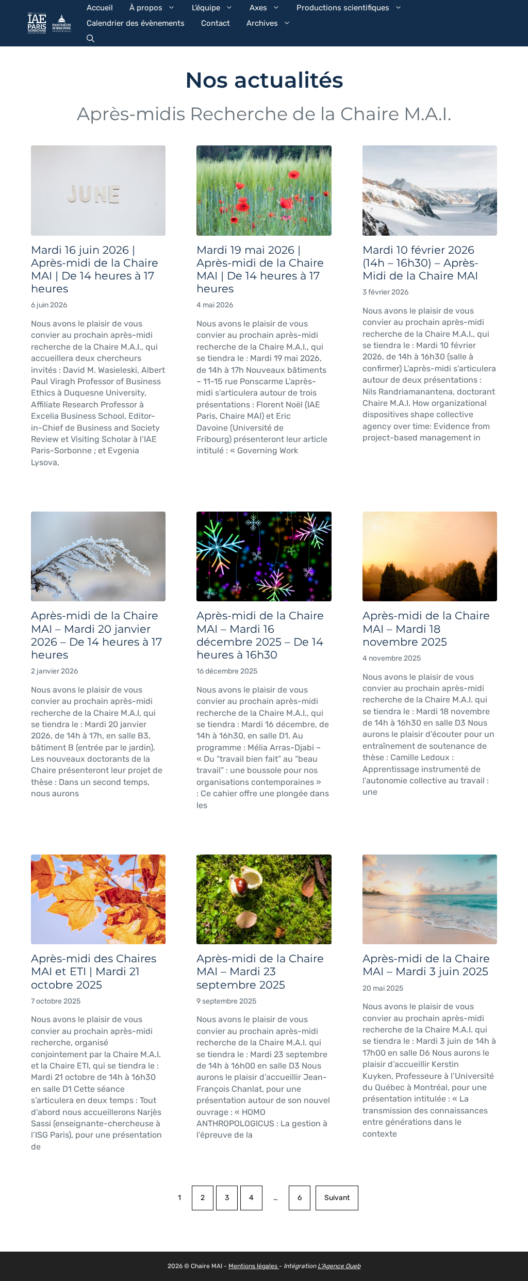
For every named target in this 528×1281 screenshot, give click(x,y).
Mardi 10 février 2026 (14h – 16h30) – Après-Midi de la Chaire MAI (420, 262)
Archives (262, 23)
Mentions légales (253, 1266)
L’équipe (206, 7)
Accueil (100, 7)
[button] (90, 38)
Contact (215, 23)
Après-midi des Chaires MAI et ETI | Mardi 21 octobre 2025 (93, 971)
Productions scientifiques (342, 7)
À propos (145, 7)
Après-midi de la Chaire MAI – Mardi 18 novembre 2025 (426, 628)
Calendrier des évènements (136, 23)
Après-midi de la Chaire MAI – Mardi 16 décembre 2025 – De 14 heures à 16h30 (260, 635)
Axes (258, 7)
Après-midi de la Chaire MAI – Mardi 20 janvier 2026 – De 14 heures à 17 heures (96, 635)
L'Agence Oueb (339, 1266)
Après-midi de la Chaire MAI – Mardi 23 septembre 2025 (260, 971)
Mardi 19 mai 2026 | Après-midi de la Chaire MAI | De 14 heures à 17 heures (260, 269)
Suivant (337, 1197)
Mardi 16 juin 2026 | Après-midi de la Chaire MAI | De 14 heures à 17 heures (94, 269)
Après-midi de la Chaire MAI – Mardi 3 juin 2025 (426, 965)
